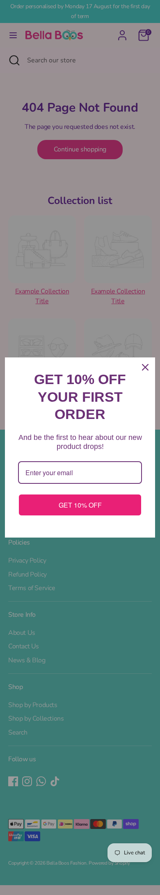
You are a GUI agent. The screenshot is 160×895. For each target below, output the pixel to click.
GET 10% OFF (80, 505)
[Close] (145, 367)
